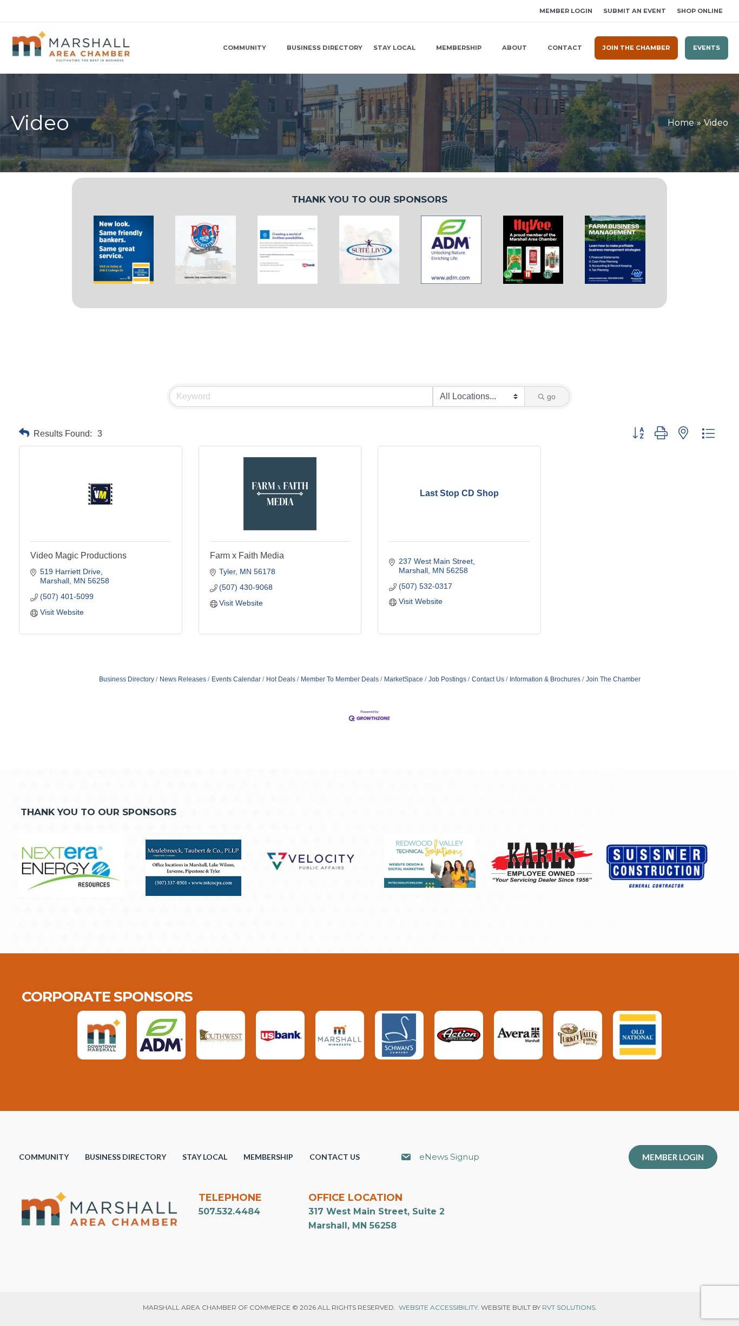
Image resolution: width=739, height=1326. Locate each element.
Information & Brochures (545, 679)
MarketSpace (403, 679)
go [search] (551, 396)
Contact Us (488, 679)
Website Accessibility (438, 1307)
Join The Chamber (613, 679)
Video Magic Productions (78, 555)
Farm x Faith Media (247, 555)
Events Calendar (236, 679)
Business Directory (126, 679)
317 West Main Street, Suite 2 (376, 1211)
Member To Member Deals (340, 679)
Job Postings (447, 679)
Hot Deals (280, 679)
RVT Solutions (568, 1307)
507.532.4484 (229, 1211)
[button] (14, 11)
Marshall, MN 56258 (352, 1225)
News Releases (183, 679)
